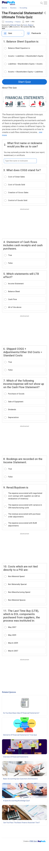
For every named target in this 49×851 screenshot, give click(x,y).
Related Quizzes (9, 692)
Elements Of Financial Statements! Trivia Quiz (20, 735)
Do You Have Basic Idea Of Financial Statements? (21, 713)
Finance (18, 22)
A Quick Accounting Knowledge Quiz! (16, 801)
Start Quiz (24, 81)
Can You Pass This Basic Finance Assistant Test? (21, 822)
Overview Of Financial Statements (15, 757)
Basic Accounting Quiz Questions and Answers (20, 779)
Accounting (9, 22)
